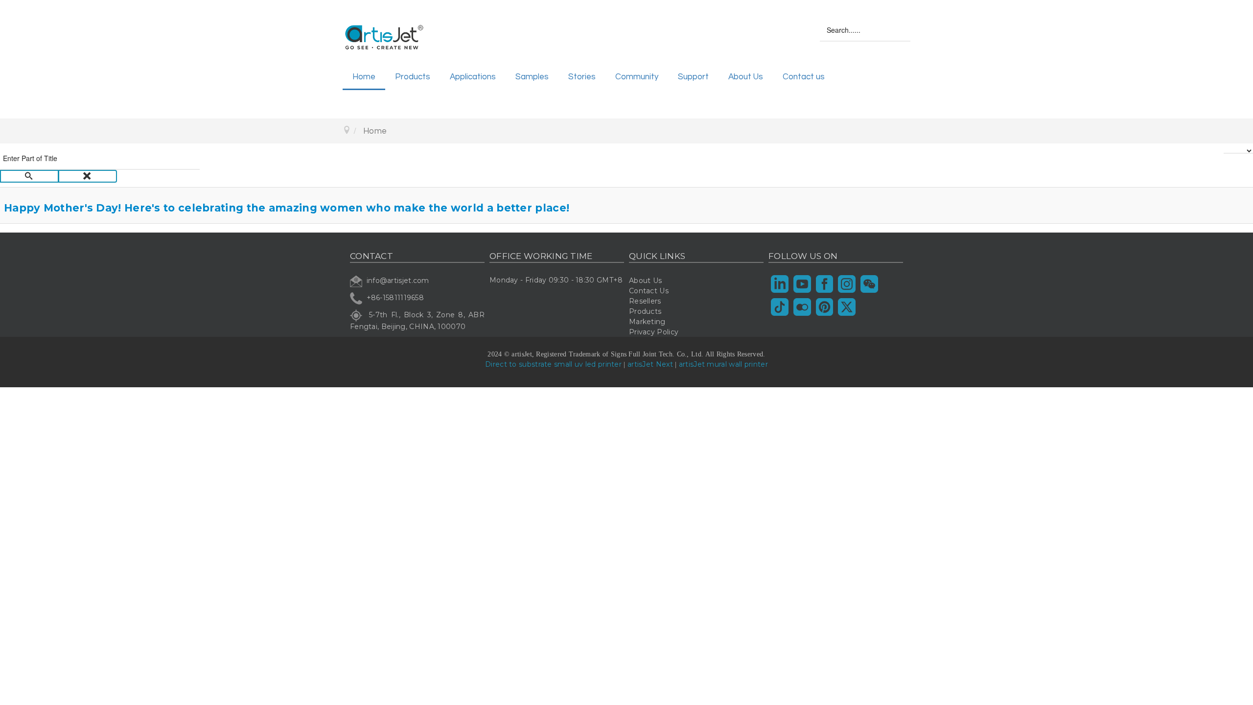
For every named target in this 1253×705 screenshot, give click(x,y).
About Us (745, 76)
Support (693, 76)
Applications (473, 76)
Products (412, 76)
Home (363, 76)
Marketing (647, 321)
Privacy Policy (653, 332)
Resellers (645, 301)
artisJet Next (650, 364)
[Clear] (87, 176)
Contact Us (649, 290)
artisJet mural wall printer (723, 364)
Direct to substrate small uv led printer (553, 364)
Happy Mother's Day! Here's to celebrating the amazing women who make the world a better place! (286, 208)
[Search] (29, 176)
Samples (532, 76)
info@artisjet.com (398, 280)
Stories (582, 76)
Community (636, 76)
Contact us (804, 76)
